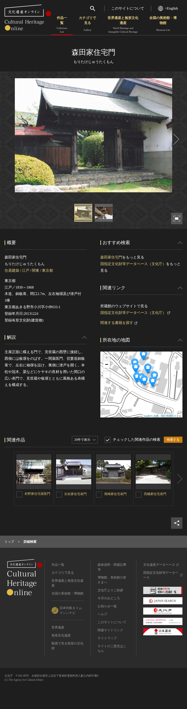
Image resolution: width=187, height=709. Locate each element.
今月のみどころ (109, 598)
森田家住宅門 (111, 257)
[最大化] (106, 374)
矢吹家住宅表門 (75, 494)
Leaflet (148, 415)
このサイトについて (127, 8)
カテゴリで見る (87, 23)
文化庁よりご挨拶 (110, 590)
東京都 (47, 270)
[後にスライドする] (175, 139)
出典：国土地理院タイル (167, 415)
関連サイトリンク (110, 630)
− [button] (106, 364)
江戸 (25, 270)
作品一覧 (62, 24)
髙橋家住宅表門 (155, 494)
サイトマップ (107, 638)
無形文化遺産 (61, 635)
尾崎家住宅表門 (115, 494)
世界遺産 (58, 627)
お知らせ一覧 (107, 606)
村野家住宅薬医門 (37, 493)
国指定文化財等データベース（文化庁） (133, 264)
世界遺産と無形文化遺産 (123, 24)
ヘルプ (102, 614)
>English (171, 8)
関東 (35, 270)
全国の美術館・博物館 (163, 23)
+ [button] (106, 357)
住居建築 (12, 270)
